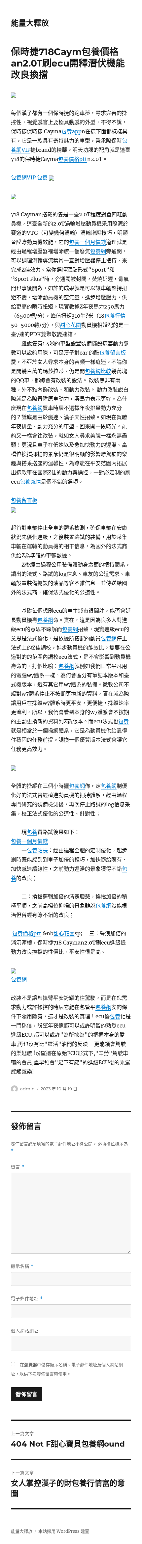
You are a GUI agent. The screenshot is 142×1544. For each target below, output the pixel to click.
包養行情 (114, 315)
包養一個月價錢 (87, 242)
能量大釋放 (30, 23)
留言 (17, 1167)
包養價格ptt (72, 159)
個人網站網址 (25, 1330)
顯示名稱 (22, 1266)
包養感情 (30, 481)
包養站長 (37, 850)
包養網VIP (23, 177)
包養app (71, 131)
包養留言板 (112, 352)
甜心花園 (70, 325)
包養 (42, 177)
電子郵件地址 (27, 1298)
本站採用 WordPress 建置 (63, 1531)
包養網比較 (98, 371)
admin (27, 1088)
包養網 (98, 251)
